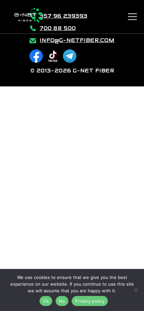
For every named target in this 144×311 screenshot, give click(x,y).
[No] (135, 290)
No (62, 301)
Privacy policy (89, 301)
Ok (46, 301)
